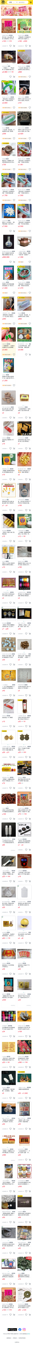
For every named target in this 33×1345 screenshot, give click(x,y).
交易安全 (17, 1342)
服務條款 (9, 1338)
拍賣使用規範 (22, 1338)
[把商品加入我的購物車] (14, 46)
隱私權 (15, 1338)
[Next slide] (14, 26)
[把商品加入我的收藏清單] (10, 46)
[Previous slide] (2, 26)
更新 (28, 1334)
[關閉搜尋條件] (17, 2)
